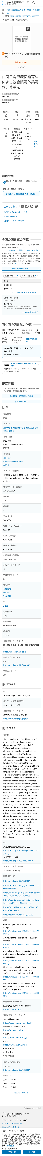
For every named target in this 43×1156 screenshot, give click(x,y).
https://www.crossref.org (14, 1037)
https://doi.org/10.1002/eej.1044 (17, 860)
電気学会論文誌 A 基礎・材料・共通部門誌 (23, 11)
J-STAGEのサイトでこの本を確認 (24, 292)
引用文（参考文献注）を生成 (16, 212)
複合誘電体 (7, 588)
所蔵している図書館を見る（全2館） (21, 193)
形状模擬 (7, 596)
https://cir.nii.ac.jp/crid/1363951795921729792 (21, 932)
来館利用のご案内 (31, 340)
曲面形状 (7, 592)
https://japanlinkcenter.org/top (16, 1022)
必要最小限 (12, 1152)
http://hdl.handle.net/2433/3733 (17, 914)
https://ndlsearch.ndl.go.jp (14, 651)
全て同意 (32, 1152)
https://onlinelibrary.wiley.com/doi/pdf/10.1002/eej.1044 (21, 909)
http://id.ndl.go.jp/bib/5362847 (16, 665)
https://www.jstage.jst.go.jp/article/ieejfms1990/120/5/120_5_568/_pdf (21, 894)
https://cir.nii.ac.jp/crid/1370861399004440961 (21, 962)
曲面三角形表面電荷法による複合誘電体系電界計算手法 (20, 429)
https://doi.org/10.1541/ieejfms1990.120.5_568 (21, 852)
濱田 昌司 (7, 457)
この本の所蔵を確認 (29, 312)
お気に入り (7, 207)
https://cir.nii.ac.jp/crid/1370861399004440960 (21, 946)
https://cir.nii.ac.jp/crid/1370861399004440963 (21, 994)
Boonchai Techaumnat (13, 461)
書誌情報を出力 (12, 216)
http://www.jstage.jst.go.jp (14, 718)
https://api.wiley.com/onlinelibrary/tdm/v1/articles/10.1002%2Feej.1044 (21, 901)
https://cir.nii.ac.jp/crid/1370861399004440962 (21, 978)
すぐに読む (23, 62)
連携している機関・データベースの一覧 (23, 250)
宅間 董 (6, 465)
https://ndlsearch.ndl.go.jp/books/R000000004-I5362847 (21, 887)
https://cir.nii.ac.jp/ (11, 1009)
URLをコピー (14, 207)
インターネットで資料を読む (12, 1123)
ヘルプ (15, 263)
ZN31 (5, 605)
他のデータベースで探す (15, 221)
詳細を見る (35, 144)
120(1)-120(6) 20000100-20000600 (24, 16)
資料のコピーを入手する (10, 1127)
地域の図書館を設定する (21, 268)
